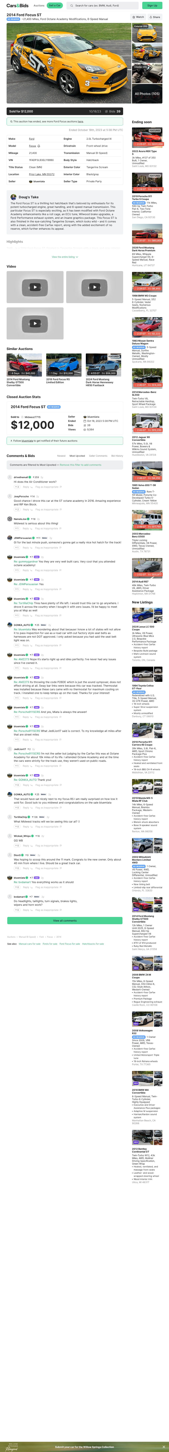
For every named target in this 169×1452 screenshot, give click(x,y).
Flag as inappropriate (46, 486)
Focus (32, 145)
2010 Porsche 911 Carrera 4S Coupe (142, 743)
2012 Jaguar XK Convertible (141, 438)
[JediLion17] (9, 749)
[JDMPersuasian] (9, 537)
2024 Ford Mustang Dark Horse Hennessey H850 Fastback (99, 382)
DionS (17, 855)
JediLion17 (20, 749)
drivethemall (21, 477)
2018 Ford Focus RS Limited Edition (58, 381)
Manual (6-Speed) (27, 937)
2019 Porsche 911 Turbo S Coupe (142, 197)
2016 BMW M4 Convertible (140, 1091)
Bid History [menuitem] (117, 456)
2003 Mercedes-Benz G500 (141, 535)
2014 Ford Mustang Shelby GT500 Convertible (18, 382)
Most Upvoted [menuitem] (77, 456)
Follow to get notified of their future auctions (45, 440)
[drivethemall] (9, 477)
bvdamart (19, 896)
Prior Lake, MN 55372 (41, 174)
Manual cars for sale (29, 943)
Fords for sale (50, 943)
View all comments (65, 920)
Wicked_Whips (22, 836)
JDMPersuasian (23, 538)
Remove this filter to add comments (80, 464)
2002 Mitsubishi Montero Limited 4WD (141, 860)
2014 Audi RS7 (140, 581)
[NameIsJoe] (9, 518)
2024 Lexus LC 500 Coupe (143, 628)
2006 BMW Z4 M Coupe (141, 976)
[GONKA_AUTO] (9, 624)
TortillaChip (20, 817)
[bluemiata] (30, 181)
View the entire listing (63, 256)
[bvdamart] (9, 896)
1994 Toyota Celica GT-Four (142, 687)
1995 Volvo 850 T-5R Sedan (144, 486)
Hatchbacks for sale (93, 943)
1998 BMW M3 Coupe (144, 295)
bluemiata (39, 181)
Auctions (39, 5)
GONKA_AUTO (22, 625)
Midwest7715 (32, 417)
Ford (31, 138)
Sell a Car (55, 5)
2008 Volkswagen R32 (142, 1032)
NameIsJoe (20, 519)
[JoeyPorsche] (9, 496)
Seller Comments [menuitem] (98, 456)
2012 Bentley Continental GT (140, 1150)
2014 (58, 937)
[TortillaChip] (9, 817)
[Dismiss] (164, 1447)
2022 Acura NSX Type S (144, 152)
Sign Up (152, 5)
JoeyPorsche (21, 496)
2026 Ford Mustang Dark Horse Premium (143, 249)
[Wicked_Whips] (9, 836)
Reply (26, 486)
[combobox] (103, 5)
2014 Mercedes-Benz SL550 (144, 393)
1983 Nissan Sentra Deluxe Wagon (143, 342)
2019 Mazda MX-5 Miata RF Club (142, 799)
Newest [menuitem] (61, 456)
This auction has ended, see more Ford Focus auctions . (48, 121)
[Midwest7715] (22, 417)
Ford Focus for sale (70, 943)
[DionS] (9, 855)
